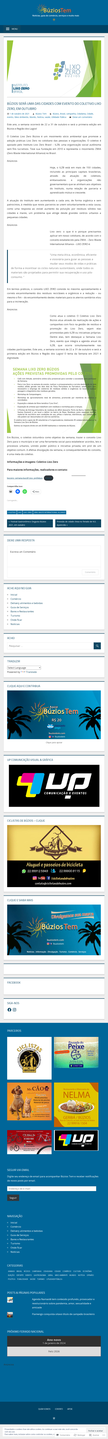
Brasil (62, 113)
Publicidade (22, 1279)
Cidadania (81, 113)
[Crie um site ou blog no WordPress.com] (54, 1418)
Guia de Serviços (20, 607)
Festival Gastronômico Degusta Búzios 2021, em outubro (26, 523)
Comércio (16, 598)
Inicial (14, 594)
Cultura (77, 1271)
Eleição (11, 1275)
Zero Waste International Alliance (49, 512)
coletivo (12, 512)
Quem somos (44, 1408)
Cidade (90, 113)
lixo (20, 512)
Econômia (87, 1271)
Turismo (15, 615)
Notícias (15, 624)
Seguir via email (18, 1170)
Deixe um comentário (82, 117)
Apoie (69, 1408)
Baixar (48, 478)
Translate (31, 672)
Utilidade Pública (58, 117)
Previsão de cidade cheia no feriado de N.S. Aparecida (75, 523)
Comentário (90, 572)
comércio (67, 1271)
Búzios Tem (41, 113)
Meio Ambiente (21, 117)
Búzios (56, 113)
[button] (30, 1058)
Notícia (40, 117)
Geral (50, 1275)
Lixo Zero (27, 512)
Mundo (33, 117)
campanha (71, 113)
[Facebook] (9, 1009)
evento (10, 117)
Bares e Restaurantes (22, 611)
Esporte (20, 1275)
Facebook (14, 982)
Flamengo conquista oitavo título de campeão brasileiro (63, 1314)
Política (11, 1279)
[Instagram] (14, 1009)
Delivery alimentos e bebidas (27, 603)
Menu (15, 29)
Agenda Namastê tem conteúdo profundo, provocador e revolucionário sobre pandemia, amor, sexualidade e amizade (63, 1303)
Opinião (90, 1275)
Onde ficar (16, 619)
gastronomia (40, 1275)
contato (59, 1408)
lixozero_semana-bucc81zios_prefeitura (24, 478)
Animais (11, 1271)
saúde (47, 117)
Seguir (13, 1197)
